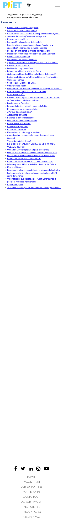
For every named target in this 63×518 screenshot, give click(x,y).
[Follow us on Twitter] (23, 468)
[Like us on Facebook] (15, 468)
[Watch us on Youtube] (46, 468)
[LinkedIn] (31, 468)
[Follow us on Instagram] (38, 468)
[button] (57, 5)
